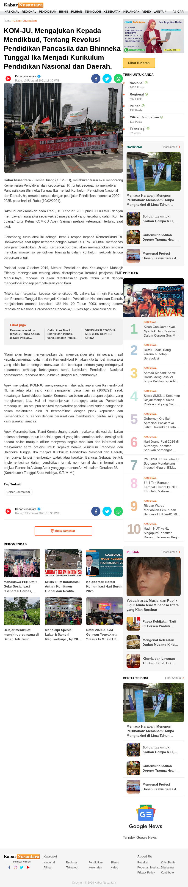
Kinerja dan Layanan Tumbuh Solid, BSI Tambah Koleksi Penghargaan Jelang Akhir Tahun (159, 661)
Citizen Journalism (18, 492)
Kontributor (168, 872)
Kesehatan (112, 11)
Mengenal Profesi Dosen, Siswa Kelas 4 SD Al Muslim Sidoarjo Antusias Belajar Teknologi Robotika (160, 256)
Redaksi (142, 862)
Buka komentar (65, 531)
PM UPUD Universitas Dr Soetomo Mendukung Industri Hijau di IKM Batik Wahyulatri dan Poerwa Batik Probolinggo (162, 463)
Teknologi (93, 11)
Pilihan (76, 11)
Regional (29, 11)
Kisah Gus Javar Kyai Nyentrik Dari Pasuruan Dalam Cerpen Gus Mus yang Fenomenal (161, 331)
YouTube (28, 873)
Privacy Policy (146, 872)
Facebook (9, 873)
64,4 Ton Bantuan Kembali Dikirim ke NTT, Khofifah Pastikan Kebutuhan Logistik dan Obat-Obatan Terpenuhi (161, 487)
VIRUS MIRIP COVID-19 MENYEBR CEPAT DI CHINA (100, 334)
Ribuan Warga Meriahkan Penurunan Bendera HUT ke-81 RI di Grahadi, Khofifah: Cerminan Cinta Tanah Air (160, 510)
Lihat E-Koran (139, 63)
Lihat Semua (169, 147)
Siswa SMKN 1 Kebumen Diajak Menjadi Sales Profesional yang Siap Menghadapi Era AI (162, 400)
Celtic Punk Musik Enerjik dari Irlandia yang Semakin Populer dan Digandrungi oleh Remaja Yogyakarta (62, 334)
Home (7, 20)
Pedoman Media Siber (149, 867)
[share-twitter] (107, 78)
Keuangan (131, 11)
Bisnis (63, 11)
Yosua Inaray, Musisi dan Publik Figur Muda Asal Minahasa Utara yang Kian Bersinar (153, 605)
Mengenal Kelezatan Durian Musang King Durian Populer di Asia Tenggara (160, 642)
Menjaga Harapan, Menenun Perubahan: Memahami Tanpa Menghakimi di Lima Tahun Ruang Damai (150, 200)
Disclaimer (167, 867)
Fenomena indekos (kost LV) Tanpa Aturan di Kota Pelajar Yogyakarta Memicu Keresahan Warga (25, 334)
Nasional (12, 11)
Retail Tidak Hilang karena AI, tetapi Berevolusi (157, 354)
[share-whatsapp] (118, 78)
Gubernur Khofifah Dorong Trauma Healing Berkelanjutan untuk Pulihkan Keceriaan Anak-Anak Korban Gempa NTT (161, 237)
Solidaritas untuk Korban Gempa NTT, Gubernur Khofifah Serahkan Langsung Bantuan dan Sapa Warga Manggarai (158, 219)
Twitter (21, 873)
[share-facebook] (95, 78)
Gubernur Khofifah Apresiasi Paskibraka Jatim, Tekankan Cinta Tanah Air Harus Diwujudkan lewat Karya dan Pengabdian (161, 423)
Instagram (15, 873)
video (146, 11)
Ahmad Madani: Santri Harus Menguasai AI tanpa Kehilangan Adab (160, 377)
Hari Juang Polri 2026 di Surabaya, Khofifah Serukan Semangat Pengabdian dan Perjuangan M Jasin (161, 446)
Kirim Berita (168, 862)
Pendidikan (47, 11)
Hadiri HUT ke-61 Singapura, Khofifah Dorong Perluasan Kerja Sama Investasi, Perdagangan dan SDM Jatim (161, 533)
